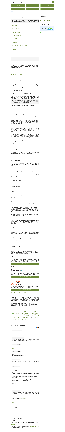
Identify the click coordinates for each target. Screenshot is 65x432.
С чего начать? (32, 5)
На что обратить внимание (16, 28)
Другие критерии (15, 38)
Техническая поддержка (16, 32)
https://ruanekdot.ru (23, 398)
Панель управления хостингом (17, 35)
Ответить (13, 341)
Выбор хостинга (14, 25)
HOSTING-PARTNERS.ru (17, 2)
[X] (38, 327)
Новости (47, 5)
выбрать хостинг (36, 17)
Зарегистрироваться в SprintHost (25, 289)
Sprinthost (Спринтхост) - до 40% (45, 24)
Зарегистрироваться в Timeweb (25, 276)
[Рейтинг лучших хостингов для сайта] (16, 11)
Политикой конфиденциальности (34, 426)
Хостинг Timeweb (15, 42)
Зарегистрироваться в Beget (25, 263)
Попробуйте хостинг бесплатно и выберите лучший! (19, 45)
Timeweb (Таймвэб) (43, 16)
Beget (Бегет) (43, 15)
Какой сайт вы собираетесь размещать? (18, 29)
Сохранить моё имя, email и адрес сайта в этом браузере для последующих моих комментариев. (25, 422)
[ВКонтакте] (36, 327)
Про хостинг (18, 5)
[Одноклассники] (37, 327)
